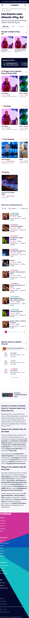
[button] (4, 208)
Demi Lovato (6, 445)
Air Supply (16, 457)
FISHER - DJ (4, 488)
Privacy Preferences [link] (5, 612)
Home (3, 9)
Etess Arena (14, 459)
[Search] (25, 5)
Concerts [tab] (21, 26)
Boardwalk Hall (19, 486)
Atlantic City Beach (7, 456)
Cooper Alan (13, 450)
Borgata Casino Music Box (14, 448)
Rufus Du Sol (19, 454)
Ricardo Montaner (16, 484)
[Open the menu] (2, 5)
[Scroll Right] (26, 32)
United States (14, 9)
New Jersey (22, 9)
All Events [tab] (6, 26)
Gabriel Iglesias (6, 476)
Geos (7, 9)
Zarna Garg (10, 480)
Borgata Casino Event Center (16, 463)
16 (24, 331)
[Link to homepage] (14, 5)
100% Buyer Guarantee (17, 1)
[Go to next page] (3, 334)
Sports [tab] (13, 26)
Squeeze (12, 461)
